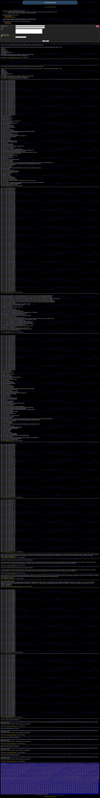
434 (66, 769)
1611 (87, 792)
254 (71, 766)
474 (32, 770)
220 (16, 766)
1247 (14, 785)
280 (14, 767)
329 (93, 767)
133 (72, 764)
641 (6, 774)
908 (43, 778)
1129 (66, 782)
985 (69, 779)
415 (35, 769)
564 (79, 771)
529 (22, 771)
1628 (24, 793)
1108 (24, 782)
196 (76, 765)
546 (50, 771)
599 (37, 773)
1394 (26, 788)
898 (27, 778)
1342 (16, 787)
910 (46, 778)
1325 (79, 786)
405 (19, 769)
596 (32, 773)
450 (92, 769)
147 (95, 764)
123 (56, 764)
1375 (85, 787)
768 (14, 776)
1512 (76, 790)
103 (24, 764)
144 (90, 764)
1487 (24, 790)
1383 (4, 788)
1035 (68, 780)
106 (29, 764)
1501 (54, 790)
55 (65, 763)
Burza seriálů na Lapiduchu (10, 17)
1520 (93, 790)
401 (12, 769)
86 (3, 764)
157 (12, 765)
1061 (24, 781)
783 (38, 776)
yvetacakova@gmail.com (11, 565)
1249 (18, 785)
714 (25, 775)
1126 (60, 782)
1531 (18, 791)
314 (69, 767)
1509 (70, 790)
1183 (76, 783)
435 (67, 769)
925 (71, 778)
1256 (33, 785)
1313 (54, 786)
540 (40, 771)
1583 (29, 792)
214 (6, 766)
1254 (29, 785)
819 (97, 776)
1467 (81, 789)
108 (33, 764)
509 (89, 770)
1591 (45, 792)
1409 (58, 788)
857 (59, 777)
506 (84, 770)
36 (43, 763)
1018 (33, 780)
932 (82, 778)
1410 (60, 788)
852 (51, 777)
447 (87, 769)
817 (93, 776)
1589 (41, 792)
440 (76, 769)
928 (76, 778)
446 (85, 769)
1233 (82, 784)
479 (40, 770)
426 (53, 769)
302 (50, 767)
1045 (89, 780)
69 (81, 763)
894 (20, 778)
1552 (62, 791)
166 (27, 765)
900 (30, 778)
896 (24, 778)
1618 (4, 793)
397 (6, 769)
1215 (45, 784)
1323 (74, 786)
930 (79, 778)
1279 (81, 785)
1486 (22, 790)
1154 (18, 783)
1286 (95, 785)
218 (12, 766)
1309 (45, 786)
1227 (70, 784)
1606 (76, 792)
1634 (37, 793)
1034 (66, 780)
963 (33, 779)
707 (14, 775)
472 (29, 770)
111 (37, 764)
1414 (68, 788)
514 (97, 770)
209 (97, 765)
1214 (43, 784)
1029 (56, 780)
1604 (72, 792)
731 (53, 775)
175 (42, 765)
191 (67, 765)
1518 (89, 790)
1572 (6, 792)
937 (90, 778)
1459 (64, 789)
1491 (33, 790)
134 (74, 764)
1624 (16, 793)
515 (98, 770)
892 (17, 778)
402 (14, 769)
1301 (29, 786)
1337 (6, 787)
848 (45, 777)
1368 (70, 787)
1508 (68, 790)
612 (58, 773)
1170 (50, 783)
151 (3, 765)
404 (17, 769)
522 (11, 771)
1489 (29, 790)
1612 (89, 792)
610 (54, 773)
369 (59, 768)
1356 (45, 787)
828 (12, 777)
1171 (52, 783)
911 (48, 778)
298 (43, 767)
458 (6, 770)
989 (76, 779)
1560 (79, 791)
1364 (62, 787)
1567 (93, 791)
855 (56, 777)
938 (92, 778)
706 (12, 775)
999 (92, 779)
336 (6, 768)
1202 (18, 784)
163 (22, 765)
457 (4, 770)
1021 (39, 780)
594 (29, 773)
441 (77, 769)
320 (79, 767)
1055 (12, 781)
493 (63, 770)
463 (14, 770)
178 (46, 765)
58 (69, 763)
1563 (85, 791)
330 (95, 767)
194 (72, 765)
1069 (41, 781)
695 (93, 774)
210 (98, 765)
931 (80, 778)
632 (90, 773)
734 (58, 775)
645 (12, 774)
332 (98, 767)
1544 (45, 791)
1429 (1, 789)
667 (48, 774)
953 (17, 779)
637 (98, 773)
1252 (24, 785)
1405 (49, 788)
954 (19, 779)
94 (12, 764)
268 (93, 766)
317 (74, 767)
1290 (6, 786)
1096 (97, 781)
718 (32, 775)
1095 (95, 781)
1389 (16, 788)
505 (82, 770)
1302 (31, 786)
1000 (94, 779)
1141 (90, 782)
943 (1, 779)
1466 (79, 789)
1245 (10, 785)
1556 (70, 791)
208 (95, 765)
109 (34, 764)
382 (80, 768)
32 (39, 763)
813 (87, 776)
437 (71, 769)
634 (93, 773)
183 (54, 765)
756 (93, 775)
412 (30, 769)
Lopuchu (10, 23)
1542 (41, 791)
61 (72, 763)
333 (1, 768)
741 (69, 775)
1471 (89, 789)
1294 (14, 786)
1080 (64, 781)
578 (3, 773)
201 (84, 765)
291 (32, 767)
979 (59, 779)
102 (23, 764)
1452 (49, 789)
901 (32, 778)
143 (89, 764)
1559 (76, 791)
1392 (22, 788)
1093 (91, 781)
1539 (35, 791)
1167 (44, 783)
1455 (56, 789)
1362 (58, 787)
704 (9, 775)
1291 (8, 786)
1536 (29, 791)
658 (33, 774)
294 (37, 767)
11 (14, 763)
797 (61, 776)
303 (51, 767)
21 (26, 763)
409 (25, 769)
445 (84, 769)
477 (37, 770)
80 (94, 763)
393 (98, 768)
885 (6, 778)
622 (74, 773)
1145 (98, 782)
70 (83, 763)
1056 (14, 781)
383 (82, 768)
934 (85, 778)
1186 (82, 783)
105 (28, 764)
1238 (93, 784)
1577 (16, 792)
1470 (87, 789)
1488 (26, 790)
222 (19, 766)
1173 (56, 783)
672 (56, 774)
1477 (4, 790)
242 (51, 766)
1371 (76, 787)
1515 (83, 790)
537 (35, 771)
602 (42, 773)
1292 (10, 786)
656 (30, 774)
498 (71, 770)
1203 (20, 784)
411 (29, 769)
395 (3, 769)
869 (79, 777)
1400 (39, 788)
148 (97, 764)
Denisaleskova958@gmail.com (9, 557)
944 (3, 779)
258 (77, 766)
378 (74, 768)
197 (77, 765)
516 (1, 771)
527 (19, 771)
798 (63, 776)
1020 (37, 780)
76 (90, 763)
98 (17, 764)
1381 (97, 787)
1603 (70, 792)
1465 (76, 789)
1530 (16, 791)
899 (29, 778)
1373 (81, 787)
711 (20, 775)
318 (76, 767)
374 (67, 768)
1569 (97, 791)
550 (56, 771)
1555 (68, 791)
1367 (68, 787)
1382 (1, 788)
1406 (51, 788)
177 (45, 765)
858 (61, 777)
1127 (62, 782)
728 (48, 775)
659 (35, 774)
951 (14, 779)
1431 (6, 789)
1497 (45, 790)
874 (87, 777)
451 (93, 769)
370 (61, 768)
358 (42, 768)
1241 (1, 785)
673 (58, 774)
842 (35, 777)
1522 (97, 790)
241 (50, 766)
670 (53, 774)
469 (24, 770)
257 (76, 766)
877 (92, 777)
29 (35, 763)
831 (17, 777)
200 (82, 765)
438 (72, 769)
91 (9, 764)
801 (67, 776)
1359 (51, 787)
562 (76, 771)
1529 (14, 791)
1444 (33, 789)
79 (93, 763)
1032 (62, 780)
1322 (72, 786)
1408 (56, 788)
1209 (32, 784)
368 (58, 768)
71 (84, 763)
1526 (8, 791)
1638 (45, 793)
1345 (22, 787)
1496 (43, 790)
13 (17, 763)
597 (33, 773)
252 (67, 766)
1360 (54, 787)
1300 (26, 786)
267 (92, 766)
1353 (39, 787)
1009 (14, 780)
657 (32, 774)
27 (33, 763)
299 (45, 767)
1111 (30, 782)
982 (64, 779)
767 (12, 776)
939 (93, 778)
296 (40, 767)
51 (61, 763)
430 (59, 769)
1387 (12, 788)
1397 (33, 788)
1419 (79, 788)
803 (71, 776)
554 (63, 771)
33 (40, 763)
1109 (26, 782)
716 (29, 775)
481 (43, 770)
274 (4, 767)
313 (67, 767)
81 (95, 763)
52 (62, 763)
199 (80, 765)
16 (20, 763)
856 (58, 777)
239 (46, 766)
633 (92, 773)
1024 (45, 780)
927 (74, 778)
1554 (66, 791)
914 (53, 778)
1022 (41, 780)
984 (67, 779)
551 (58, 771)
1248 (16, 785)
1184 (78, 783)
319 (77, 767)
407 (22, 769)
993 (82, 779)
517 (3, 771)
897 (25, 778)
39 (47, 763)
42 (50, 763)
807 (77, 776)
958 (25, 779)
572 (92, 771)
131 (69, 764)
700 (3, 775)
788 (46, 776)
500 (74, 770)
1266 (54, 785)
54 (64, 763)
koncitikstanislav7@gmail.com (13, 57)
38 (46, 763)
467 (20, 770)
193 (71, 765)
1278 (79, 785)
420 (43, 769)
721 (37, 775)
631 (88, 773)
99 (18, 764)
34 (41, 763)
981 (63, 779)
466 (19, 770)
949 (11, 779)
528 (20, 771)
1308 (43, 786)
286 (24, 767)
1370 (74, 787)
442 (79, 769)
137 (79, 764)
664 (43, 774)
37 (44, 763)
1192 (95, 783)
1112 (32, 782)
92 (10, 764)
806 (76, 776)
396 (4, 769)
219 (14, 766)
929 (77, 778)
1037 (72, 780)
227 (27, 766)
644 (11, 774)
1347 (26, 787)
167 (29, 765)
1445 (35, 789)
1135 (78, 782)
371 (63, 768)
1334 (97, 786)
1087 (79, 781)
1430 (4, 789)
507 (85, 770)
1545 (47, 791)
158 (14, 765)
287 (25, 767)
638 (1, 774)
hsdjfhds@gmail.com (9, 185)
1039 (76, 780)
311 (64, 767)
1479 (8, 790)
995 (85, 779)
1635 (39, 793)
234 (38, 766)
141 (85, 764)
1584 (31, 792)
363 (50, 768)
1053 (8, 781)
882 (1, 778)
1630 (29, 793)
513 (95, 770)
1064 (31, 781)
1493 (37, 790)
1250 (20, 785)
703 (8, 775)
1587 (37, 792)
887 (9, 778)
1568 (95, 791)
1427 (95, 788)
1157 (24, 783)
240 (48, 766)
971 (46, 779)
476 (35, 770)
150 (1, 765)
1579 (20, 792)
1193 (97, 783)
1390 (18, 788)
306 (56, 767)
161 (19, 765)
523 (12, 771)
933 (84, 778)
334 (3, 768)
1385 (8, 788)
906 (40, 778)
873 (85, 777)
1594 (51, 792)
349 (27, 768)
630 (87, 773)
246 (58, 766)
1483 (16, 790)
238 (45, 766)
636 (97, 773)
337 (8, 768)
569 (87, 771)
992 (80, 779)
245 (56, 766)
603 (43, 773)
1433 (10, 789)
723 (40, 775)
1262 (45, 785)
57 (68, 763)
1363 (60, 787)
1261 (43, 785)
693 (90, 774)
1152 (14, 783)
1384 (6, 788)
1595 (54, 792)
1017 (31, 780)
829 (14, 777)
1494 (39, 790)
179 (48, 765)
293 (35, 767)
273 (3, 767)
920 (63, 778)
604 (45, 773)
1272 (66, 785)
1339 (10, 787)
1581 (24, 792)
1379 (93, 787)
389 (92, 768)
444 (82, 769)
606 (48, 773)
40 (48, 763)
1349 (31, 787)
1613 (91, 792)
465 (17, 770)
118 (48, 764)
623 (76, 773)
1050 (1, 781)
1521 (95, 790)
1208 (30, 784)
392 (97, 768)
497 (69, 770)
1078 (60, 781)
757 (95, 775)
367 (56, 768)
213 (4, 766)
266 (90, 766)
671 (54, 774)
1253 (26, 785)
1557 (72, 791)
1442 (29, 789)
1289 (4, 786)
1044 (87, 780)
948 (9, 779)
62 (73, 763)
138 (80, 764)
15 (19, 763)
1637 (43, 793)
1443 (31, 789)
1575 (12, 792)
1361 (56, 787)
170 (33, 765)
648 (17, 774)
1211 (37, 784)
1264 (49, 785)
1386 (10, 788)
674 (59, 774)
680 (69, 774)
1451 (47, 789)
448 (88, 769)
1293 (12, 786)
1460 (66, 789)
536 (33, 771)
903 (35, 778)
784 (40, 776)
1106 (20, 782)
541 (42, 771)
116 (45, 764)
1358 (49, 787)
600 (38, 773)
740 (67, 775)
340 (12, 768)
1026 (49, 780)
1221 (57, 784)
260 (80, 766)
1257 (35, 785)
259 (79, 766)
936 (88, 778)
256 (74, 766)
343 (17, 768)
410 (27, 769)
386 (87, 768)
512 (93, 770)
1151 (12, 783)
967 (40, 779)
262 (84, 766)
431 (61, 769)
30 (36, 763)
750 (84, 775)
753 (88, 775)
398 (8, 769)
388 (90, 768)
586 (16, 773)
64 (76, 763)
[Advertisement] (50, 62)
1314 (56, 786)
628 (84, 773)
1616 (97, 792)
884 (4, 778)
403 (16, 769)
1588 (39, 792)
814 (88, 776)
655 (29, 774)
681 (71, 774)
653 (25, 774)
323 (84, 767)
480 (42, 770)
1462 (70, 789)
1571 (4, 792)
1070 (43, 781)
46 (55, 763)
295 (38, 767)
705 (11, 775)
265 (88, 766)
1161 (32, 783)
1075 (54, 781)
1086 (76, 781)
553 (61, 771)
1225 (66, 784)
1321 (70, 786)
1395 (29, 788)
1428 (97, 788)
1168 (46, 783)
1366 (66, 787)
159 (16, 765)
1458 (62, 789)
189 (64, 765)
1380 (95, 787)
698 (98, 774)
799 (64, 776)
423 (48, 769)
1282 (87, 785)
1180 (70, 783)
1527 (10, 791)
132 (71, 764)
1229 (74, 784)
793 (54, 776)
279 (12, 767)
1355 (43, 787)
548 (53, 771)
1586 (35, 792)
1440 (24, 789)
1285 (93, 785)
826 (9, 777)
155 (9, 765)
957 (24, 779)
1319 (66, 786)
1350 (33, 787)
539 (38, 771)
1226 (68, 784)
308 (59, 767)
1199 (12, 784)
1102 (12, 782)
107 (31, 764)
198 (79, 765)
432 (63, 769)
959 (27, 779)
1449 (43, 789)
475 (33, 770)
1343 (18, 787)
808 (79, 776)
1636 (41, 793)
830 (16, 777)
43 (51, 763)
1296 (18, 786)
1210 (34, 784)
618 (67, 773)
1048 (95, 780)
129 (66, 764)
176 (43, 765)
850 (48, 777)
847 (43, 777)
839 (30, 777)
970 (45, 779)
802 (69, 776)
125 (59, 764)
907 (42, 778)
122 (55, 764)
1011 (18, 780)
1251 (22, 785)
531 (25, 771)
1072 (47, 781)
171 (35, 765)
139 (82, 764)
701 (4, 775)
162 (20, 765)
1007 (10, 780)
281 (16, 767)
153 (6, 765)
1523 (1, 791)
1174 (58, 783)
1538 (33, 791)
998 (90, 779)
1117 (42, 782)
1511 (74, 790)
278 (11, 767)
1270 (62, 785)
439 (74, 769)
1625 (18, 793)
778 (30, 776)
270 (97, 766)
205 (90, 765)
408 (24, 769)
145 (92, 764)
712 (22, 775)
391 (95, 768)
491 (59, 770)
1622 (12, 793)
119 (50, 764)
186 (59, 765)
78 (92, 763)
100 (20, 764)
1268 (58, 785)
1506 (64, 790)
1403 (45, 788)
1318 (64, 786)
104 (26, 764)
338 (9, 768)
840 (32, 777)
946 (6, 779)
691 (87, 774)
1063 (29, 781)
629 (85, 773)
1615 (95, 792)
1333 (95, 786)
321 (80, 767)
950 (12, 779)
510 (90, 770)
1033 (64, 780)
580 (6, 773)
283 (19, 767)
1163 (36, 783)
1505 (62, 790)
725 (43, 775)
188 (63, 765)
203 (87, 765)
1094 (93, 781)
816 (92, 776)
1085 (74, 781)
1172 (54, 783)
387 (89, 768)
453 (97, 769)
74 (87, 763)
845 (40, 777)
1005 (6, 780)
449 (90, 769)
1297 (20, 786)
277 (9, 767)
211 (1, 766)
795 (58, 776)
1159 (28, 783)
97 (16, 764)
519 (6, 771)
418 (40, 769)
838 (29, 777)
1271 (64, 785)
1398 (35, 788)
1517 (87, 790)
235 (40, 766)
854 (54, 777)
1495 (41, 790)
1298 (22, 786)
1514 (81, 790)
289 (29, 767)
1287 (97, 785)
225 (24, 766)
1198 (10, 784)
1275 (72, 785)
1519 (91, 790)
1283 (89, 785)
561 (74, 771)
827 (11, 777)
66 (78, 763)
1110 (28, 782)
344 (19, 768)
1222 (59, 784)
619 (69, 773)
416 (37, 769)
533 (29, 771)
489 (56, 770)
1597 (58, 792)
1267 (56, 785)
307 (58, 767)
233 (37, 766)
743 (72, 775)
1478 (6, 790)
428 (56, 769)
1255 (31, 785)
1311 (49, 786)
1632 (33, 793)
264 (87, 766)
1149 (8, 783)
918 (59, 778)
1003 (1, 780)
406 (20, 769)
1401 (41, 788)
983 (66, 779)
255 (72, 766)
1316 (60, 786)
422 (46, 769)
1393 (24, 788)
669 (51, 774)
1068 (39, 781)
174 (40, 765)
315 (71, 767)
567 (84, 771)
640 (4, 774)
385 (85, 768)
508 (87, 770)
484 (48, 770)
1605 (74, 792)
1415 (70, 788)
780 (33, 776)
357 (40, 768)
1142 (92, 782)
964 (35, 779)
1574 (10, 792)
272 (1, 767)
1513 (79, 790)
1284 (91, 785)
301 (48, 767)
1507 (66, 790)
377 (72, 768)
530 (24, 771)
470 (25, 770)
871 (82, 777)
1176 (62, 783)
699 (1, 775)
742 (71, 775)
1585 (33, 792)
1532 (20, 791)
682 (72, 774)
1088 (81, 781)
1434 (12, 789)
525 (16, 771)
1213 (41, 784)
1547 (51, 791)
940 (95, 778)
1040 (79, 780)
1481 (12, 790)
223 (20, 766)
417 (38, 769)
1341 (14, 787)
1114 (36, 782)
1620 (8, 793)
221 (17, 766)
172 (37, 765)
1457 (60, 789)
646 (14, 774)
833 (20, 777)
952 (16, 779)
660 (37, 774)
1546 (49, 791)
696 (95, 774)
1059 (20, 781)
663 (42, 774)
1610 (85, 792)
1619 (6, 793)
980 (61, 779)
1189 (89, 783)
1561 (81, 791)
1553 (64, 791)
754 (90, 775)
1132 (72, 782)
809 (80, 776)
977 (56, 779)
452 (95, 769)
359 (43, 768)
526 (17, 771)
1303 (33, 786)
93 (11, 764)
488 (54, 770)
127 (63, 764)
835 (24, 777)
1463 (72, 789)
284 (20, 767)
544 (46, 771)
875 (89, 777)
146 (93, 764)
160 (17, 765)
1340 (12, 787)
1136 (80, 782)
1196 (5, 784)
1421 (83, 788)
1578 (18, 792)
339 (11, 768)
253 (69, 766)
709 (17, 775)
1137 (82, 782)
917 (58, 778)
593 (27, 773)
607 (50, 773)
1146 (1, 783)
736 (61, 775)
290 (30, 767)
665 (45, 774)
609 (53, 773)
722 (38, 775)
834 (22, 777)
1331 (91, 786)
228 (29, 766)
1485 (20, 790)
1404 (47, 788)
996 (87, 779)
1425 (91, 788)
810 (82, 776)
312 (66, 767)
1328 (85, 786)
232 (35, 766)
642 (8, 774)
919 (61, 778)
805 (74, 776)
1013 (22, 780)
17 (21, 763)
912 (50, 778)
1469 (85, 789)
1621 (10, 793)
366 (54, 768)
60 (71, 763)
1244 (8, 785)
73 (86, 763)
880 (97, 777)
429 (58, 769)
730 (51, 775)
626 (80, 773)
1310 (47, 786)
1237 (91, 784)
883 (3, 778)
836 (25, 777)
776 (27, 776)
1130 (68, 782)
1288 (1, 786)
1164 (38, 783)
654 (27, 774)
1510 (72, 790)
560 (72, 771)
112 (39, 764)
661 (38, 774)
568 (85, 771)
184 (56, 765)
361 (46, 768)
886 (8, 778)
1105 (18, 782)
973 (50, 779)
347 (24, 768)
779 (32, 776)
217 (11, 766)
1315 (58, 786)
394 (1, 769)
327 (90, 767)
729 (50, 775)
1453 (51, 789)
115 (43, 764)
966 (38, 779)
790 (50, 776)
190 (66, 765)
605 (46, 773)
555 (64, 771)
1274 (70, 785)
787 (45, 776)
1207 (28, 784)
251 (66, 766)
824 (6, 777)
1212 (39, 784)
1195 (3, 784)
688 (82, 774)
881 (98, 777)
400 (11, 769)
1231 (78, 784)
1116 (40, 782)
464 (16, 770)
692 (89, 774)
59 (70, 763)
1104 (16, 782)
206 (92, 765)
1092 (89, 781)
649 (19, 774)
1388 (14, 788)
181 (51, 765)
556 (66, 771)
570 (89, 771)
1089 (83, 781)
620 (71, 773)
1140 (88, 782)
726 (45, 775)
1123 (54, 782)
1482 (14, 790)
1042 (83, 780)
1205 (24, 784)
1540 (37, 791)
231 (33, 766)
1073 (49, 781)
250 (64, 766)
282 (17, 767)
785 (42, 776)
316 (72, 767)
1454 (54, 789)
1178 (66, 783)
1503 (58, 790)
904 (37, 778)
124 (58, 764)
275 (6, 767)
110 (36, 764)
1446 (37, 789)
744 (74, 775)
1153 (16, 783)
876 (90, 777)
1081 (66, 781)
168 (30, 765)
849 (46, 777)
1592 (47, 792)
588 (19, 773)
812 (85, 776)
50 (59, 763)
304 (53, 767)
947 (8, 779)
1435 (14, 789)
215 (7, 766)
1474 (95, 789)
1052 (6, 781)
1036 (70, 780)
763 (6, 776)
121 (53, 764)
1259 (39, 785)
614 (61, 773)
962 (32, 779)
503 (79, 770)
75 (88, 763)
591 (24, 773)
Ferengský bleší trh (8, 16)
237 (43, 766)
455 (1, 770)
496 (67, 770)
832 (19, 777)
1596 (56, 792)
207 (93, 765)
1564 (87, 791)
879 (95, 777)
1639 (47, 793)
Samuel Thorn (53, 796)
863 (69, 777)
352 (32, 768)
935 (87, 778)
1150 (10, 783)
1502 (56, 790)
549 (54, 771)
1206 (26, 784)
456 (3, 770)
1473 (93, 789)
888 (11, 778)
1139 (86, 782)
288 (27, 767)
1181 (72, 783)
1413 (66, 788)
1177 (64, 783)
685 (77, 774)
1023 (43, 780)
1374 (83, 787)
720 (35, 775)
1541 (39, 791)
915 (54, 778)
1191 (93, 783)
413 (32, 769)
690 (85, 774)
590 (22, 773)
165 (25, 765)
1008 (12, 780)
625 (79, 773)
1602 (68, 792)
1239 (95, 784)
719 (33, 775)
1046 (91, 780)
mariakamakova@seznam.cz (9, 578)
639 (3, 774)
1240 (97, 784)
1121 (50, 782)
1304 (35, 786)
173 (38, 765)
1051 (4, 781)
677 (64, 774)
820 (98, 776)
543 (45, 771)
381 (79, 768)
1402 (43, 788)
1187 (84, 783)
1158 (26, 783)
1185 (80, 783)
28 (34, 763)
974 (51, 779)
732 (54, 775)
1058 (18, 781)
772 (20, 776)
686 (79, 774)
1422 (85, 788)
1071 (45, 781)
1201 (16, 784)
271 (98, 766)
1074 (51, 781)
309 (61, 767)
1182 (74, 783)
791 (51, 776)
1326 (81, 786)
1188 (87, 783)
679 (67, 774)
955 (20, 779)
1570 (1, 792)
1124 (56, 782)
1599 (62, 792)
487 (53, 770)
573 (93, 771)
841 (33, 777)
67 (79, 763)
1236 (89, 784)
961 (30, 779)
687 (80, 774)
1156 (22, 783)
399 (9, 769)
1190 (91, 783)
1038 (74, 780)
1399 (37, 788)
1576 (14, 792)
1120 (48, 782)
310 (63, 767)
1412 (64, 788)
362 (48, 768)
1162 (34, 783)
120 (51, 764)
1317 (62, 786)
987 (72, 779)
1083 (70, 781)
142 (87, 764)
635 (95, 773)
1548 (54, 791)
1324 (76, 786)
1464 (74, 789)
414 (33, 769)
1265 (51, 785)
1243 (6, 785)
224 (22, 766)
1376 (87, 787)
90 (8, 764)
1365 (64, 787)
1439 (22, 789)
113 (40, 764)
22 (27, 763)
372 (64, 768)
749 (82, 775)
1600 (64, 792)
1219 (53, 784)
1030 (58, 780)
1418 (76, 788)
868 (77, 777)
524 (14, 771)
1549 (56, 791)
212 (3, 766)
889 (12, 778)
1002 (98, 779)
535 (32, 771)
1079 (62, 781)
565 (80, 771)
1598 (60, 792)
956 (22, 779)
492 (61, 770)
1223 (61, 784)
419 (41, 769)
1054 (10, 781)
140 (84, 764)
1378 (91, 787)
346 (22, 768)
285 (22, 767)
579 (4, 773)
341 (14, 768)
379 (76, 768)
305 (54, 767)
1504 (60, 790)
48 (57, 763)
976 (54, 779)
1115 (38, 782)
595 (30, 773)
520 (8, 771)
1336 (4, 787)
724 (41, 775)
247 (59, 766)
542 (43, 771)
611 (56, 773)
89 (6, 764)
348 (25, 768)
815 (90, 776)
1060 (22, 781)
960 (29, 779)
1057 (16, 781)
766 (11, 776)
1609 (83, 792)
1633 (35, 793)
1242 (4, 785)
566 (82, 771)
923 (67, 778)
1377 (89, 787)
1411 (62, 788)
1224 (64, 784)
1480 (10, 790)
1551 (60, 791)
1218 (51, 784)
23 (28, 763)
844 (38, 777)
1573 (8, 792)
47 (56, 763)
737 (63, 775)
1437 (18, 789)
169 (32, 765)
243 (53, 766)
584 (12, 773)
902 (33, 778)
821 (1, 777)
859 (63, 777)
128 (64, 764)
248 (61, 766)
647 (16, 774)
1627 (22, 793)
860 (64, 777)
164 (24, 765)
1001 (96, 779)
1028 (54, 780)
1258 (37, 785)
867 (76, 777)
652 (24, 774)
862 (67, 777)
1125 (58, 782)
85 (2, 764)
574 (95, 771)
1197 (8, 784)
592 (25, 773)
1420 (81, 788)
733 (56, 775)
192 (69, 765)
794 (56, 776)
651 (22, 774)
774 (24, 776)
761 (3, 776)
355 (37, 768)
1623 (14, 793)
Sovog (49, 796)
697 (97, 774)
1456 (58, 789)
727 (46, 775)
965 (37, 779)
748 (80, 775)
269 (95, 766)
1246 (12, 785)
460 (9, 770)
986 (71, 779)
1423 (87, 788)
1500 (51, 790)
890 (14, 778)
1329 (87, 786)
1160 (30, 783)
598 (35, 773)
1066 (35, 781)
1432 (8, 789)
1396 (31, 788)
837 (27, 777)
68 (80, 763)
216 (9, 766)
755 (92, 775)
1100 (8, 782)
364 (51, 768)
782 (37, 776)
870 (80, 777)
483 (46, 770)
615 (63, 773)
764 (8, 776)
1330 (89, 786)
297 (42, 767)
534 (30, 771)
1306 (39, 786)
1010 (16, 780)
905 (38, 778)
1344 (20, 787)
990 (77, 779)
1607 (79, 792)
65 (77, 763)
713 (24, 775)
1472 (91, 789)
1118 (44, 782)
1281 (85, 785)
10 (13, 763)
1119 (46, 782)
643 (9, 774)
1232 (80, 784)
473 (30, 770)
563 (77, 771)
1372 (79, 787)
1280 (83, 785)
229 (30, 766)
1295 (16, 786)
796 (59, 776)
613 (59, 773)
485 (50, 770)
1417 (74, 788)
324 (85, 767)
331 (97, 767)
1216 (47, 784)
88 (5, 764)
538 (37, 771)
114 (42, 764)
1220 (55, 784)
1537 (31, 791)
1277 (76, 785)
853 (53, 777)
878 (93, 777)
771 (19, 776)
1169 (48, 783)
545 (48, 771)
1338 (8, 787)
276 (8, 767)
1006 (8, 780)
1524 (4, 791)
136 (77, 764)
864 (71, 777)
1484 (18, 790)
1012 (20, 780)
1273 (68, 785)
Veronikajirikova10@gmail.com (16, 586)
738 (64, 775)
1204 (22, 784)
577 (1, 773)
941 (97, 778)
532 (27, 771)
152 (4, 765)
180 (50, 765)
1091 (87, 781)
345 (20, 768)
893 (19, 778)
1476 (1, 790)
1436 (16, 789)
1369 (72, 787)
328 (92, 767)
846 (42, 777)
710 (19, 775)
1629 (26, 793)
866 (74, 777)
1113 (34, 782)
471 (27, 770)
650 (20, 774)
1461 (68, 789)
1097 (1, 782)
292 (33, 767)
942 (98, 778)
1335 (1, 787)
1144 (96, 782)
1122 (52, 782)
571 (90, 771)
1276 (74, 785)
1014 (24, 780)
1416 (72, 788)
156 (11, 765)
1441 (26, 789)
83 (98, 763)
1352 (37, 787)
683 (74, 774)
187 (61, 765)
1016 (29, 780)
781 (35, 776)
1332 (93, 786)
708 (16, 775)
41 (49, 763)
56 (66, 763)
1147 (3, 783)
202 (85, 765)
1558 (74, 791)
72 (85, 763)
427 (54, 769)
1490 (31, 790)
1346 (24, 787)
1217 (49, 784)
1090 (85, 781)
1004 (4, 780)
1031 (60, 780)
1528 (12, 791)
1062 (26, 781)
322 (82, 767)
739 (66, 775)
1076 (56, 781)
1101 (10, 782)
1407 (54, 788)
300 (46, 767)
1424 (89, 788)
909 (45, 778)
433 (64, 769)
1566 (91, 791)
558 (69, 771)
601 (40, 773)
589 (20, 773)
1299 (24, 786)
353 (33, 768)
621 (72, 773)
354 (35, 768)
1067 (37, 781)
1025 (47, 780)
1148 (5, 783)
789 (48, 776)
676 (63, 774)
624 (77, 773)
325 (87, 767)
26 (32, 763)
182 (53, 765)
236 (41, 766)
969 (43, 779)
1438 (20, 789)
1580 (22, 792)
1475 (97, 789)
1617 (1, 793)
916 (56, 778)
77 (91, 763)
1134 (76, 782)
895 (22, 778)
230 (32, 766)
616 (64, 773)
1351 (35, 787)
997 (89, 779)
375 (69, 768)
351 (30, 768)
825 (8, 777)
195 (74, 765)
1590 (43, 792)
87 (4, 764)
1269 (60, 785)
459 (8, 770)
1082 (68, 781)
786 (43, 776)
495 (66, 770)
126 (61, 764)
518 (4, 771)
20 (25, 763)
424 (50, 769)
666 (46, 774)
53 (63, 763)
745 (76, 775)
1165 (40, 783)
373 (66, 768)
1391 (20, 788)
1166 (42, 783)
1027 (51, 780)
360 (45, 768)
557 (67, 771)
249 (63, 766)
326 (88, 767)
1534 (24, 791)
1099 (6, 782)
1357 (47, 787)
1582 (26, 792)
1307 (41, 786)
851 (50, 777)
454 (98, 769)
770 (17, 776)
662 (40, 774)
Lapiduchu (8, 22)
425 (51, 769)
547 (51, 771)
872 (84, 777)
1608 (81, 792)
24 (29, 763)
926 (72, 778)
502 (77, 770)
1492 (35, 790)
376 (71, 768)
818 (95, 776)
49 (58, 763)
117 (47, 764)
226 (25, 766)
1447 (39, 789)
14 (18, 763)
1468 (83, 789)
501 (76, 770)
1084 (72, 781)
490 (58, 770)
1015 (26, 780)
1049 (97, 780)
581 (8, 773)
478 (38, 770)
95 (13, 764)
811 (84, 776)
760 (1, 776)
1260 (41, 785)
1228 (72, 784)
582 (9, 773)
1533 (22, 791)
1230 (76, 784)
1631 (31, 793)
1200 (14, 784)
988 (74, 779)
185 (58, 765)
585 (14, 773)
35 (42, 763)
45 (54, 763)
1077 (58, 781)
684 (76, 774)
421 (45, 769)
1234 (84, 784)
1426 (93, 788)
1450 (45, 789)
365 (53, 768)
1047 (93, 780)
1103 (14, 782)
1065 (33, 781)
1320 (68, 786)
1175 (60, 783)
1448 (41, 789)
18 (22, 763)
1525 (6, 791)
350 (29, 768)
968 (42, 779)
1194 (1, 784)
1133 (74, 782)
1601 (66, 792)
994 (84, 779)
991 (79, 779)
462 (12, 770)
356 (38, 768)
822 (3, 777)
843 (37, 777)
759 (98, 775)
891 (16, 778)
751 (85, 775)
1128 (64, 782)
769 (16, 776)
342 (16, 768)
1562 (83, 791)
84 (1, 764)
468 (22, 770)
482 (45, 770)
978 (58, 779)
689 (84, 774)
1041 (81, 780)
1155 (20, 783)
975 (53, 779)
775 (25, 776)
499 (72, 770)
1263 (47, 785)
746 (77, 775)
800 (66, 776)
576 (98, 771)
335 (4, 768)
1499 (49, 790)
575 (97, 771)
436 (69, 769)
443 (80, 769)
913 (51, 778)
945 (4, 779)
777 (29, 776)
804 (72, 776)
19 (24, 763)
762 (4, 776)
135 (76, 764)
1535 (26, 791)
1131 (70, 782)
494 (64, 770)
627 (82, 773)
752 (87, 775)
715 (27, 775)
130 (68, 764)
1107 (22, 782)
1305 (37, 786)
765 (9, 776)
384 (84, 768)
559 (71, 771)
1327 (83, 786)
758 (97, 775)
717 (30, 775)
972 (48, 779)
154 (8, 765)
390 (93, 768)
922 (66, 778)
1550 (58, 791)
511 (92, 770)
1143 (94, 782)
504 (80, 770)
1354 (41, 787)
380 (77, 768)
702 (6, 775)
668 (50, 774)
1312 (51, 786)
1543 (43, 791)
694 (92, 774)
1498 (47, 790)
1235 (87, 784)
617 (66, 773)
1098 (4, 782)
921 (64, 778)
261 (82, 766)
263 (85, 766)
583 (11, 773)
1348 (29, 787)
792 (53, 776)
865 (72, 777)
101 (21, 764)
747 (79, 775)
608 (51, 773)
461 (11, 770)
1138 (84, 782)
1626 (20, 793)
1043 (85, 780)
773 (22, 776)
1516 (85, 790)
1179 (68, 783)
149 (98, 764)
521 (9, 771)
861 (66, 777)
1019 (35, 780)
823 (4, 777)
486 (51, 770)
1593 (49, 792)
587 (17, 773)
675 (61, 774)
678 (66, 774)
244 (54, 766)
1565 (89, 791)
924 (69, 778)
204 (89, 765)
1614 (93, 792)
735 (59, 775)
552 (59, 771)
